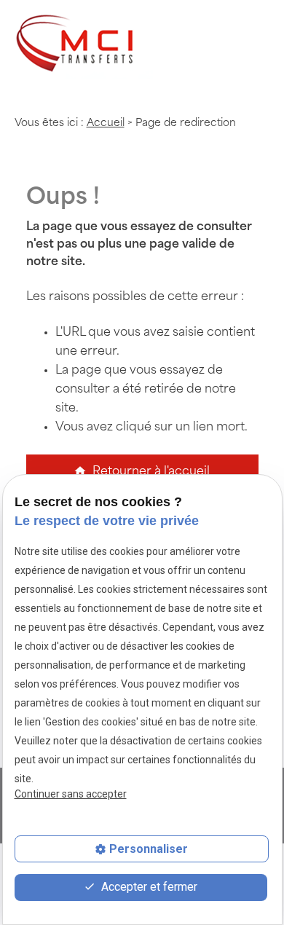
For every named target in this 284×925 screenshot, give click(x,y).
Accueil (106, 123)
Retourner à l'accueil (142, 471)
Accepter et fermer (147, 887)
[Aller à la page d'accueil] (84, 45)
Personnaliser (148, 849)
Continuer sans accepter (71, 794)
